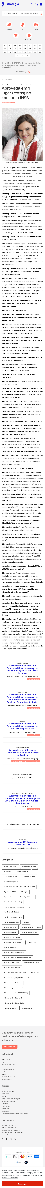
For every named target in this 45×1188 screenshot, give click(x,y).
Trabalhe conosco (7, 1079)
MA (10, 48)
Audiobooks (5, 1111)
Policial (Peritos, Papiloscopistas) (15, 973)
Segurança (5, 1062)
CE (30, 45)
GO (5, 48)
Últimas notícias (26, 1008)
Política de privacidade (8, 1064)
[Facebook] (6, 1139)
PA (30, 48)
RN (20, 52)
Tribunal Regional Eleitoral (13, 998)
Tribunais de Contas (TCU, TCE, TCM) (16, 993)
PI (5, 52)
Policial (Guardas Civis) (11, 962)
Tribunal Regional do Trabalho (14, 1003)
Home (4, 63)
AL (10, 45)
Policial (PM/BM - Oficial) (32, 962)
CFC (35, 871)
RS (35, 52)
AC (5, 45)
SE (17, 55)
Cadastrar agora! (9, 1046)
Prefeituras (35, 973)
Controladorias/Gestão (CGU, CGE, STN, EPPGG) (25, 761)
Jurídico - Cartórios (10, 927)
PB (35, 48)
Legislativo (32, 942)
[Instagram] (3, 1139)
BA (25, 45)
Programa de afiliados (8, 1077)
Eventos (4, 1072)
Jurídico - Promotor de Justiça (14, 942)
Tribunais (7, 983)
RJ (15, 52)
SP (22, 55)
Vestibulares (5, 1094)
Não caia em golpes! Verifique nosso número (15, 1114)
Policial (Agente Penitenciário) (14, 952)
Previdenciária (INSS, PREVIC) (8, 102)
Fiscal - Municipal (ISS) (11, 922)
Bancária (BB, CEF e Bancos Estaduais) (16, 871)
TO (27, 55)
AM (15, 45)
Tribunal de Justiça (10, 1008)
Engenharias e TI (9, 897)
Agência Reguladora (10, 866)
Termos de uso (6, 1067)
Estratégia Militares (26, 897)
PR (10, 52)
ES (40, 45)
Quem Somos (6, 1059)
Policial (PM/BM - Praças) (12, 968)
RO (25, 52)
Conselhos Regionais (11, 882)
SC (40, 52)
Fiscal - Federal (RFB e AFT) (13, 917)
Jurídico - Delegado (10, 932)
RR (30, 52)
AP (20, 45)
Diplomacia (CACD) (10, 892)
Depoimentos (6, 1106)
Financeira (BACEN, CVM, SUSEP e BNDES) (17, 907)
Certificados (5, 1109)
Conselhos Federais (28, 877)
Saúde (30, 978)
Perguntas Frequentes (8, 1101)
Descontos (5, 1104)
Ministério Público (10, 947)
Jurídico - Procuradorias (12, 937)
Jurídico (26, 922)
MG (15, 48)
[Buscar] (40, 13)
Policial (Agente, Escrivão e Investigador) (17, 957)
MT (25, 48)
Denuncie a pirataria (8, 1069)
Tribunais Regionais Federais (13, 988)
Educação (24, 892)
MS (20, 48)
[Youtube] (10, 1139)
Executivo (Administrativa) (13, 902)
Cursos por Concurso (8, 1091)
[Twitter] (15, 1139)
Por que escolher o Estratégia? (11, 1099)
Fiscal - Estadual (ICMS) (11, 912)
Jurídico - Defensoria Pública (31, 927)
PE (40, 48)
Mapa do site (5, 1074)
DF (35, 45)
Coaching (4, 1096)
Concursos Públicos (33, 679)
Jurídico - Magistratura (29, 932)
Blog (8, 63)
